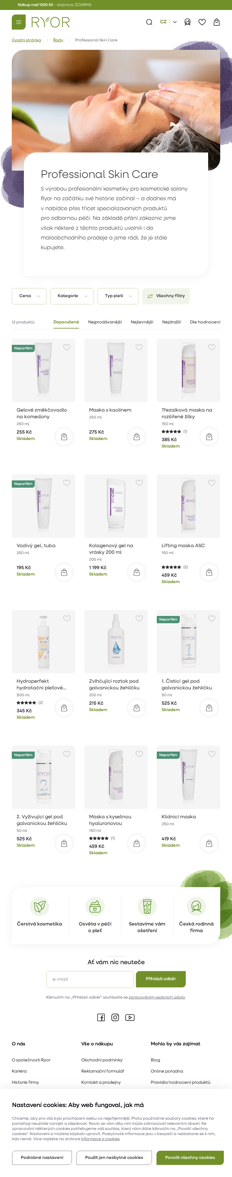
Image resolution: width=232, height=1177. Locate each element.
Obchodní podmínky (102, 1060)
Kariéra (19, 1071)
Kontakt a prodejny (101, 1082)
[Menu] (19, 22)
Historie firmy (25, 1082)
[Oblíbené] (202, 22)
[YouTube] (130, 1017)
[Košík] (216, 22)
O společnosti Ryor (31, 1060)
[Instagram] (115, 1017)
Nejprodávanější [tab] (105, 322)
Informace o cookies (100, 1139)
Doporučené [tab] (66, 322)
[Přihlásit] (187, 22)
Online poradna (167, 1071)
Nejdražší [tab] (171, 322)
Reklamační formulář (102, 1071)
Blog (155, 1060)
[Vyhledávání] (149, 22)
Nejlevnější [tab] (142, 322)
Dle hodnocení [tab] (205, 322)
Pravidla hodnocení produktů (180, 1082)
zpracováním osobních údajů (157, 997)
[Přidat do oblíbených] (66, 347)
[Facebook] (101, 1017)
